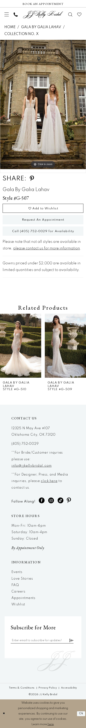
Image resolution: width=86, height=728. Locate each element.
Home (10, 27)
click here (49, 481)
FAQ (15, 585)
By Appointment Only (27, 547)
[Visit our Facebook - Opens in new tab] (42, 501)
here (51, 724)
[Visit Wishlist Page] (79, 14)
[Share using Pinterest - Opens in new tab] (32, 179)
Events (16, 572)
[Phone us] (15, 14)
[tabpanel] (43, 104)
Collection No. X (21, 34)
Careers (18, 591)
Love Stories (22, 578)
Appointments (23, 598)
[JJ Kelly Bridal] (43, 14)
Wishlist (18, 604)
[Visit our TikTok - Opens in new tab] (61, 501)
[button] (6, 14)
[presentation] (20, 346)
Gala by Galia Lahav (41, 27)
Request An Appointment (43, 219)
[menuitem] (6, 14)
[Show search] (70, 14)
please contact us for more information (46, 248)
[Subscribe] (71, 640)
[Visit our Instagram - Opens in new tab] (51, 501)
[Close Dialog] (4, 713)
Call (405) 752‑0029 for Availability (43, 231)
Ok (81, 713)
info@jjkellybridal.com (31, 465)
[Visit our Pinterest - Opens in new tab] (69, 501)
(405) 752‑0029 (25, 444)
